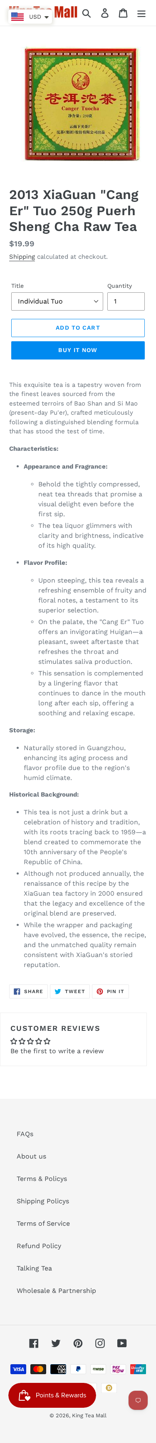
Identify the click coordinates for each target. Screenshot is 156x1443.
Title (17, 285)
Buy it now (77, 350)
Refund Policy (39, 1246)
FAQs (25, 1134)
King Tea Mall (89, 1415)
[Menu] (141, 13)
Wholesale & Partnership (56, 1291)
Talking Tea (34, 1268)
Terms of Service (43, 1223)
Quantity (119, 285)
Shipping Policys (43, 1201)
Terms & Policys (42, 1179)
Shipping (22, 256)
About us (31, 1156)
